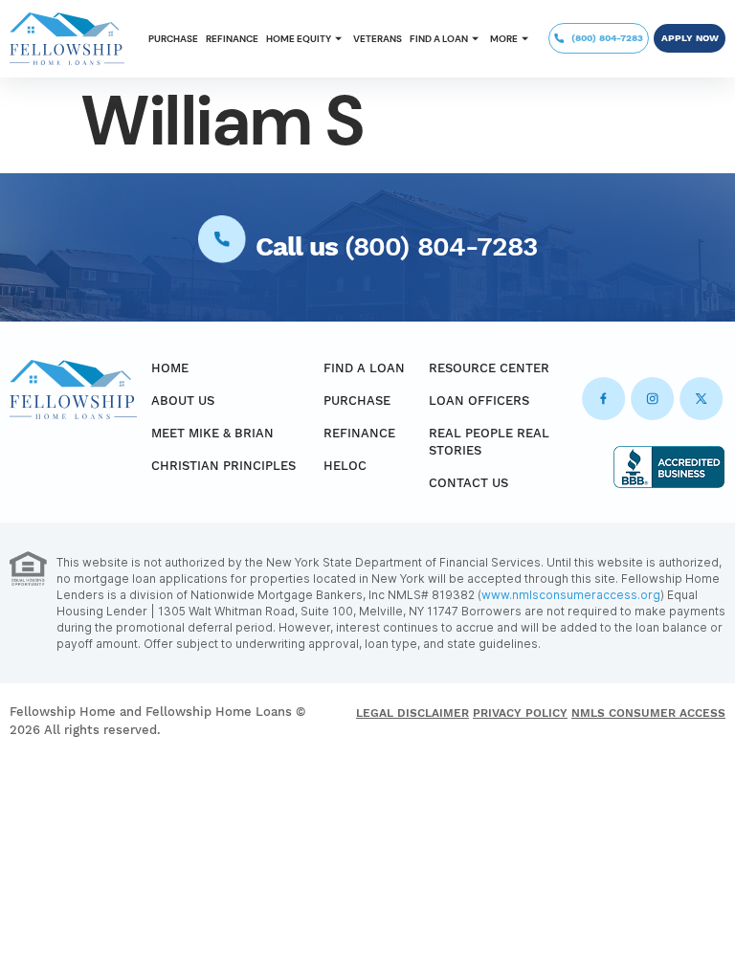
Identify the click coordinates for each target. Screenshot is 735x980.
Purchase (173, 39)
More (504, 39)
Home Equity (298, 39)
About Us (182, 400)
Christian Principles (223, 465)
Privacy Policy (520, 713)
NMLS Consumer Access (648, 713)
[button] (305, 39)
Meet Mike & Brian (212, 433)
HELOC (345, 465)
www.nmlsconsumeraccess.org (570, 595)
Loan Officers (479, 400)
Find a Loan (439, 39)
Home (170, 368)
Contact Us (468, 483)
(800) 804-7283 (441, 246)
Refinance (232, 39)
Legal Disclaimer (412, 713)
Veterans (377, 39)
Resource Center (489, 368)
